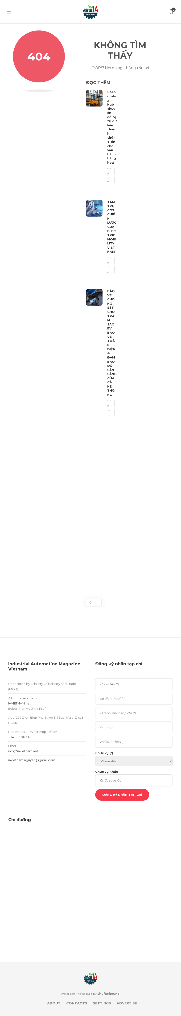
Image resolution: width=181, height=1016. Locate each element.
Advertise (127, 1003)
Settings (102, 1003)
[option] (101, 256)
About (54, 1003)
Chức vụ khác (106, 771)
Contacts (76, 1003)
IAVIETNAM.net (19, 703)
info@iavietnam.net (23, 751)
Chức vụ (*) (104, 753)
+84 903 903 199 (20, 737)
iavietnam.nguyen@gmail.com (31, 760)
